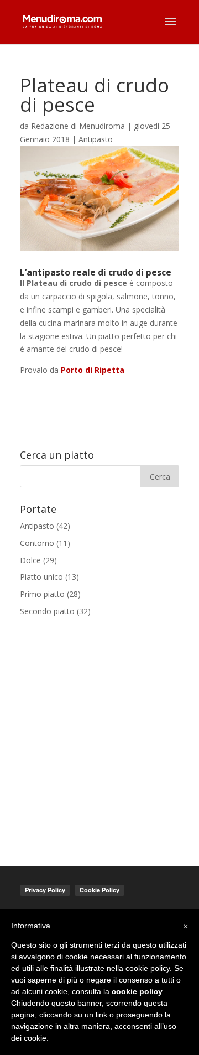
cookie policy (137, 991)
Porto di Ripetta (92, 370)
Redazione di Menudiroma (78, 126)
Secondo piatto (47, 611)
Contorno (37, 543)
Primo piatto (42, 594)
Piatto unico (41, 576)
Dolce (30, 560)
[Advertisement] (99, 734)
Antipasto (95, 139)
